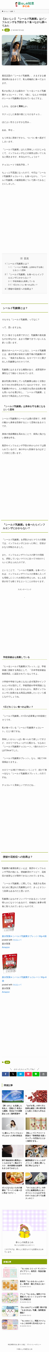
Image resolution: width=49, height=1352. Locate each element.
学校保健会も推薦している (24, 281)
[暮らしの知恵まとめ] (24, 4)
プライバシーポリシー (34, 1344)
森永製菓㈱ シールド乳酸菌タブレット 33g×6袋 (24, 936)
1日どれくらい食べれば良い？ (25, 284)
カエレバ (17, 939)
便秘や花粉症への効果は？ (20, 288)
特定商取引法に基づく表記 (16, 1344)
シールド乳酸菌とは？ (18, 263)
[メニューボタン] (4, 4)
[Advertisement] (24, 219)
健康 (7, 30)
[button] (5, 1074)
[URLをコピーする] (43, 1074)
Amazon (6, 947)
